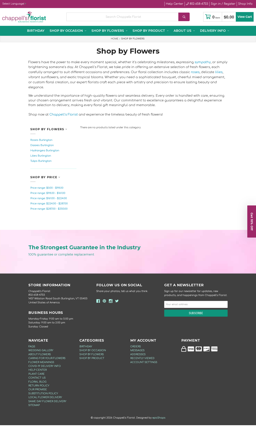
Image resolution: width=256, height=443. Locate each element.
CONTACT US (37, 377)
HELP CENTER (37, 370)
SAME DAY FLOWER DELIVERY (47, 401)
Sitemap (34, 405)
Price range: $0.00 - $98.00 (46, 187)
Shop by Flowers (107, 31)
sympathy (203, 62)
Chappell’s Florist (63, 114)
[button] (251, 221)
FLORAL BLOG (37, 382)
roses (195, 72)
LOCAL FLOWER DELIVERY (45, 397)
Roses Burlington (41, 140)
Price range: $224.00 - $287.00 (49, 203)
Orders (135, 346)
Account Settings (143, 362)
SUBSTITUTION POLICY (43, 393)
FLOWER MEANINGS (41, 362)
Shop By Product (149, 31)
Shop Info (245, 3)
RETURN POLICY (38, 385)
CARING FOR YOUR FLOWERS (46, 358)
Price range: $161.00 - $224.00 (48, 198)
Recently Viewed (142, 358)
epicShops (158, 417)
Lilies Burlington (40, 155)
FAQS (31, 346)
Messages (137, 350)
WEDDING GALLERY (40, 350)
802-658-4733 (198, 3)
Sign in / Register (223, 3)
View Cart (245, 17)
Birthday (35, 31)
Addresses (138, 354)
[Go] (184, 17)
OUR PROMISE (37, 389)
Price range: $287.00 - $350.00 (49, 208)
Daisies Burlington (42, 145)
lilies (219, 72)
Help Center (174, 3)
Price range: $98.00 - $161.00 (47, 193)
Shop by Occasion (66, 31)
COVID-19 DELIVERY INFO (44, 366)
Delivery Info (213, 31)
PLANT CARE (36, 374)
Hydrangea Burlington (44, 150)
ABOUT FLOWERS (39, 354)
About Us (182, 31)
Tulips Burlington (41, 161)
